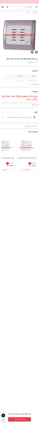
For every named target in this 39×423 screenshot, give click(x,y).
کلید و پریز (27, 12)
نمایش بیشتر (35, 84)
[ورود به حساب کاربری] (7, 7)
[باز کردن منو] (36, 7)
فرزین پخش (35, 12)
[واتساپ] (3, 420)
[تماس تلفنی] (3, 415)
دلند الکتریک (31, 62)
